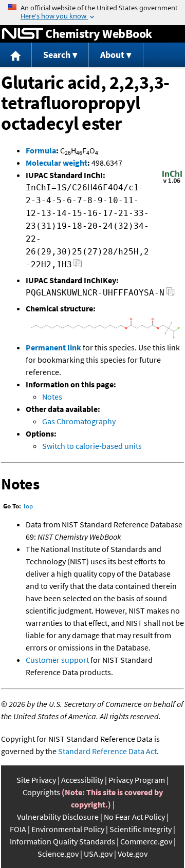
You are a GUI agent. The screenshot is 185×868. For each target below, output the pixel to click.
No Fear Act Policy (134, 817)
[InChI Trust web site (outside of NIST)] (172, 182)
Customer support (57, 660)
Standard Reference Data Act (107, 751)
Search (56, 55)
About (112, 55)
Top (28, 506)
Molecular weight (56, 162)
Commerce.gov (146, 841)
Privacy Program (136, 780)
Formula (41, 150)
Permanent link (53, 347)
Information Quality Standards (62, 841)
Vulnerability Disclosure (58, 817)
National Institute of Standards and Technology (22, 34)
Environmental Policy (67, 829)
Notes (52, 396)
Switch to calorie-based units (92, 446)
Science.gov (58, 854)
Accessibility (82, 780)
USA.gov (98, 854)
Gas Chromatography (79, 421)
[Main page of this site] (16, 55)
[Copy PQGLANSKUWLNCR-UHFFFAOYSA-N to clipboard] (170, 294)
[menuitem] (16, 55)
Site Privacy (36, 780)
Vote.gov (132, 854)
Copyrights (41, 792)
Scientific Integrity (140, 829)
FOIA (18, 829)
